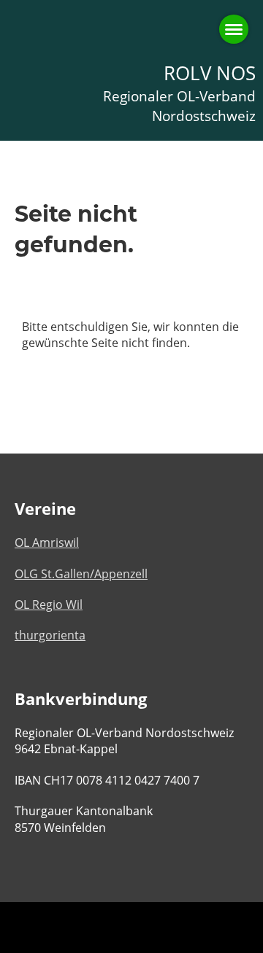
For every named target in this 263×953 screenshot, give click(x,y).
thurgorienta (50, 635)
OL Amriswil (47, 542)
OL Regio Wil (49, 604)
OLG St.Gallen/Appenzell (81, 574)
